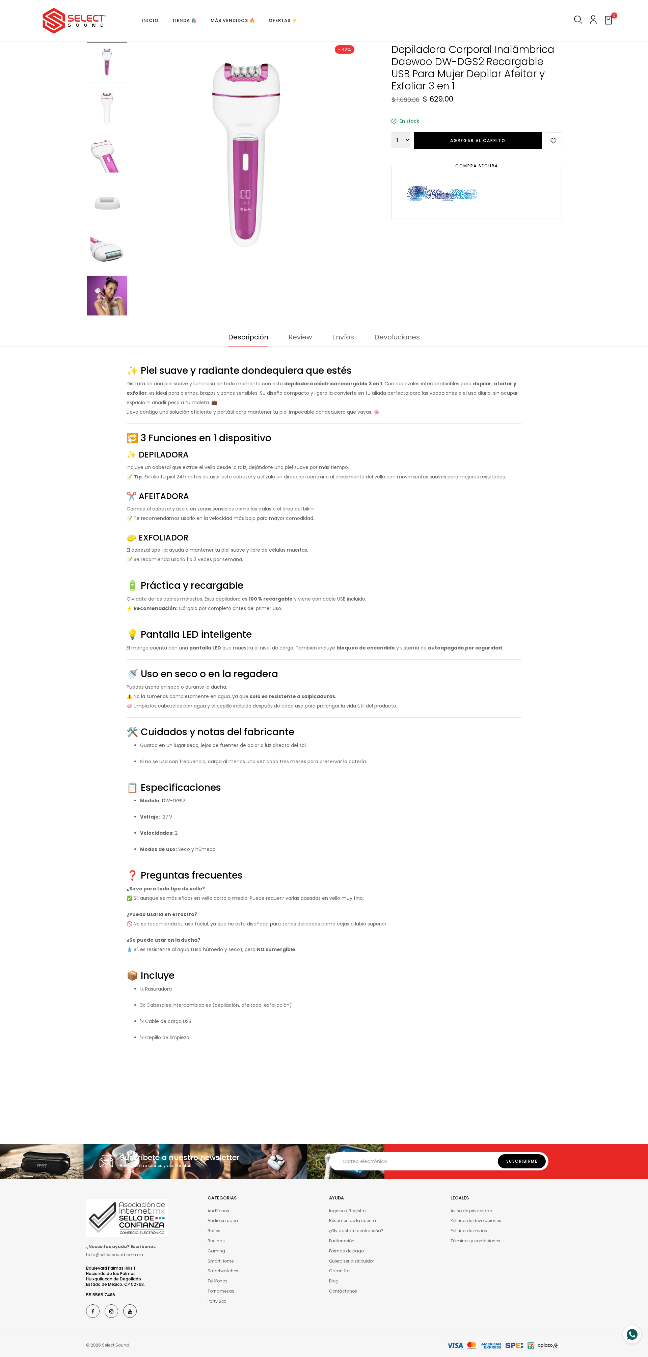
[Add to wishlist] (553, 140)
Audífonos (218, 1211)
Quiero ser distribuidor (351, 1261)
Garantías (340, 1271)
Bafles (214, 1231)
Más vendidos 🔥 (233, 20)
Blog (334, 1281)
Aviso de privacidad (471, 1211)
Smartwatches (223, 1271)
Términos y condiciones (475, 1241)
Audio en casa (223, 1220)
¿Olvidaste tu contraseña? (356, 1231)
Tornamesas (221, 1291)
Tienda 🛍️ (184, 20)
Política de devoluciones (476, 1220)
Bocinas (216, 1241)
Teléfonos (217, 1281)
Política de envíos (469, 1231)
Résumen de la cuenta (352, 1220)
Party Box (217, 1301)
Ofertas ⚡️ (283, 20)
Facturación (341, 1241)
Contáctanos (343, 1291)
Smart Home (221, 1261)
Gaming (216, 1251)
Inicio (150, 20)
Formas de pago (346, 1251)
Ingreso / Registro (347, 1211)
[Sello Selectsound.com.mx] (127, 1217)
